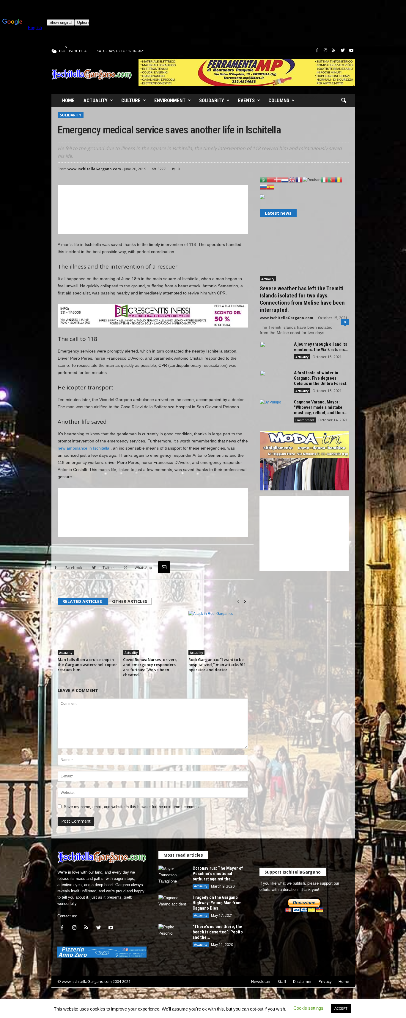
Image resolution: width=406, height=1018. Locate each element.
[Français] (299, 179)
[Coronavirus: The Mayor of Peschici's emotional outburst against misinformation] (173, 877)
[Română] (338, 179)
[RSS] (333, 50)
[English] (291, 179)
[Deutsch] (312, 179)
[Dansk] (277, 179)
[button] (343, 100)
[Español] (270, 187)
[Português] (331, 179)
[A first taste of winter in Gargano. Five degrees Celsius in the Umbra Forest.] (274, 381)
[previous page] (238, 602)
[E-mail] (164, 567)
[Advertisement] (153, 209)
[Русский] (263, 187)
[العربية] (263, 179)
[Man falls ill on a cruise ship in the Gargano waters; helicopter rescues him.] (87, 633)
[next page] (245, 602)
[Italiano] (324, 179)
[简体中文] (270, 179)
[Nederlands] (284, 179)
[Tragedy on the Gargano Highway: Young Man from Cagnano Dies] (173, 906)
